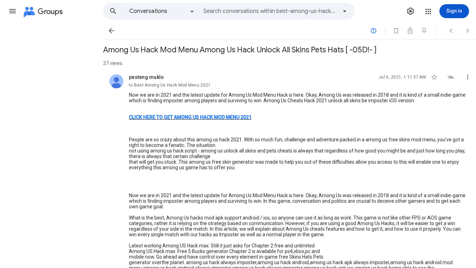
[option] (162, 11)
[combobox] (270, 11)
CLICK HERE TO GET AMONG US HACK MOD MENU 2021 (190, 117)
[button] (12, 11)
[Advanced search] (344, 11)
